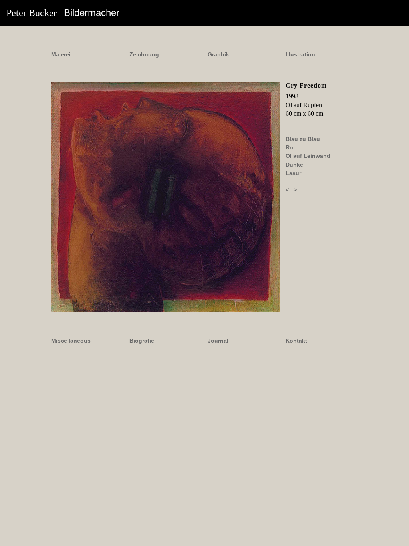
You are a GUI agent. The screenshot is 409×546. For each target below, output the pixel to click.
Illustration (300, 54)
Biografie (141, 340)
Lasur (293, 173)
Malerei (61, 54)
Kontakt (296, 340)
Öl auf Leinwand (308, 156)
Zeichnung (144, 54)
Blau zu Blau (303, 139)
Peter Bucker (62, 12)
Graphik (218, 54)
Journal (218, 340)
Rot (290, 147)
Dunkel (295, 164)
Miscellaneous (71, 340)
